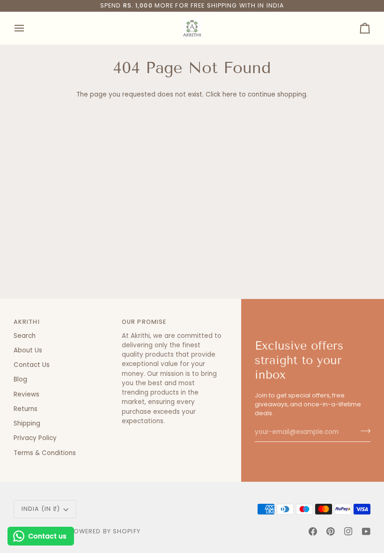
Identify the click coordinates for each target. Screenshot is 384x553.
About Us (28, 350)
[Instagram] (348, 531)
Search (25, 335)
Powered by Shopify (105, 531)
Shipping (27, 423)
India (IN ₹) (41, 509)
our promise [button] (144, 322)
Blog (20, 379)
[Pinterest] (330, 531)
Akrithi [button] (27, 322)
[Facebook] (313, 531)
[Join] (362, 431)
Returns (25, 408)
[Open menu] (28, 28)
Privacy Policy (35, 437)
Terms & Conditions (45, 452)
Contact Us (32, 364)
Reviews (26, 394)
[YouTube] (366, 531)
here (229, 94)
